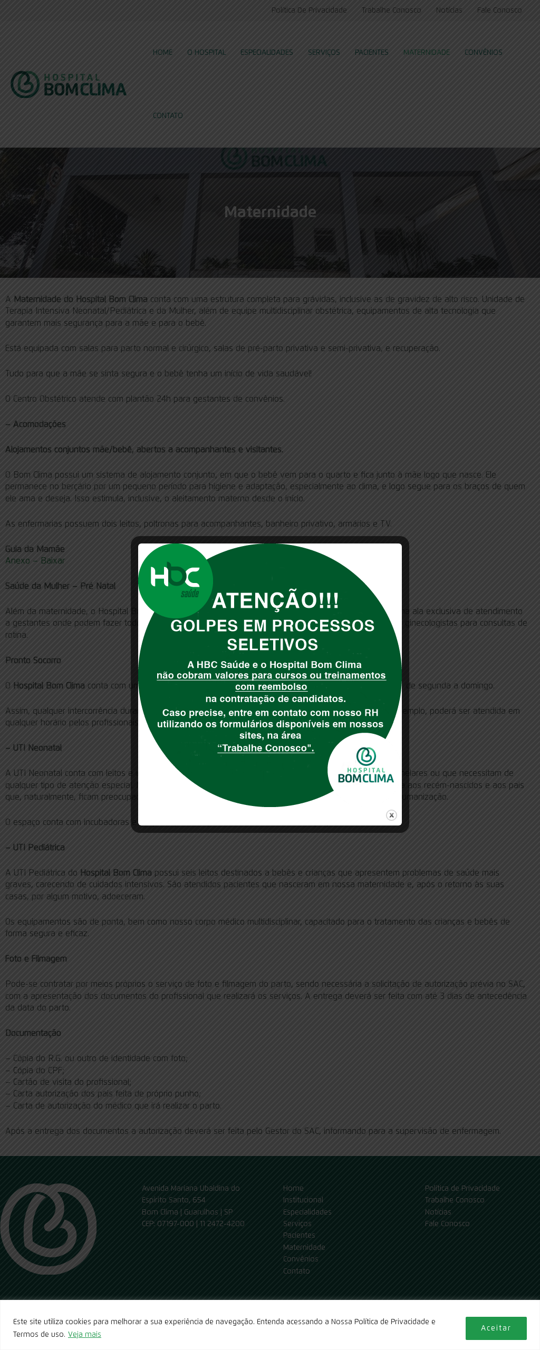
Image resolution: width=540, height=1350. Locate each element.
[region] (270, 1325)
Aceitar (496, 1328)
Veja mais (84, 1334)
